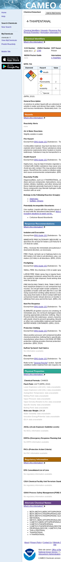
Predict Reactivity (8, 44)
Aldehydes (34, 199)
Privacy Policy (36, 542)
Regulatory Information (50, 32)
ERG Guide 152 (40, 142)
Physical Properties (31, 32)
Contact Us (47, 542)
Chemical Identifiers (32, 30)
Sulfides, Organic (36, 201)
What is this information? (34, 42)
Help (3, 16)
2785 (39, 51)
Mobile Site (6, 52)
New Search (6, 27)
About (26, 542)
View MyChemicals (9, 40)
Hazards (44, 30)
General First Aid (40, 363)
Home (3, 13)
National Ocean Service (48, 552)
